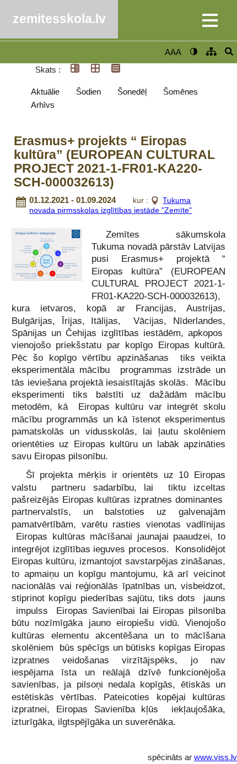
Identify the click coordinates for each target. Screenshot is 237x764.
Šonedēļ (132, 91)
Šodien (88, 91)
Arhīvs (43, 104)
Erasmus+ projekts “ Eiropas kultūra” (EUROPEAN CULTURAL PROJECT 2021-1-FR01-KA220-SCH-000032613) (114, 162)
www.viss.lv (215, 757)
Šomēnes (180, 91)
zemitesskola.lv (59, 19)
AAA (173, 52)
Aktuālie (45, 91)
